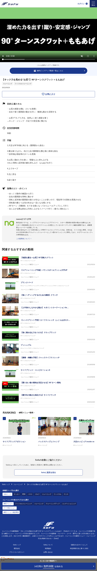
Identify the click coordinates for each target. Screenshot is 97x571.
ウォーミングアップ (53, 504)
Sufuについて (48, 545)
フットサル (57, 494)
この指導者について (23, 239)
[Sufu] (10, 3)
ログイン (81, 4)
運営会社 (17, 548)
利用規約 (48, 548)
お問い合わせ (48, 552)
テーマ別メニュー (10, 508)
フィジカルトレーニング (23, 84)
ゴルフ (37, 494)
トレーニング (7, 84)
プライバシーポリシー (16, 552)
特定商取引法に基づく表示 (79, 548)
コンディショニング (69, 504)
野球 (23, 494)
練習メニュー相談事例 (11, 512)
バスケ (30, 494)
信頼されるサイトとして (79, 545)
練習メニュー (8, 504)
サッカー (17, 494)
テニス (66, 494)
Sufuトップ (6, 484)
